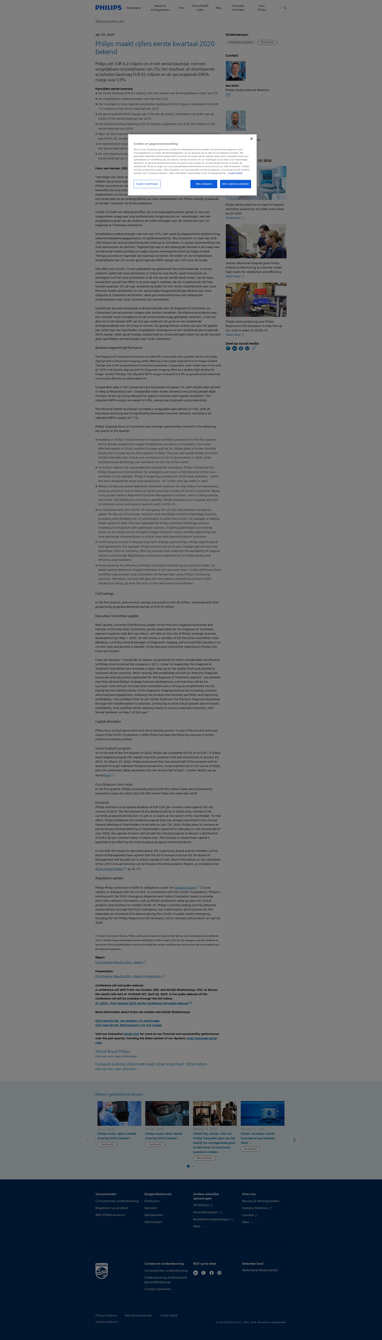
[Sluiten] (251, 138)
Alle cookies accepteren (235, 184)
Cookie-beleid (235, 173)
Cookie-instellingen (147, 184)
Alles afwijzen (204, 184)
